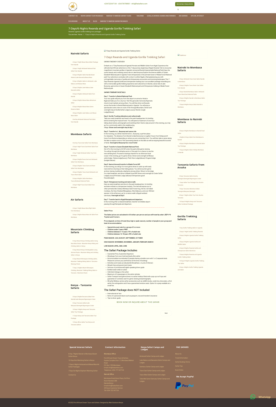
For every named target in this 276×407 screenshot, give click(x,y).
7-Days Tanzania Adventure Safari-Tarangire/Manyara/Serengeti (189, 190)
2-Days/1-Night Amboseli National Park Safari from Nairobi (83, 70)
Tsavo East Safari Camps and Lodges (152, 371)
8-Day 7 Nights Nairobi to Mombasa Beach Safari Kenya (82, 355)
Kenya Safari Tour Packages (92, 16)
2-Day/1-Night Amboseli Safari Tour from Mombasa (83, 154)
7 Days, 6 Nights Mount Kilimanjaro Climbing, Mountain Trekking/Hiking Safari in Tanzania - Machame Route (84, 270)
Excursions (73, 21)
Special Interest (197, 16)
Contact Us (72, 375)
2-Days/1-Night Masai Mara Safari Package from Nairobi (84, 63)
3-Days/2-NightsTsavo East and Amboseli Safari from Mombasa (84, 161)
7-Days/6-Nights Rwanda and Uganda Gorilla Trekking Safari (190, 256)
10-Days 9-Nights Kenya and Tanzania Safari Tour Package (83, 311)
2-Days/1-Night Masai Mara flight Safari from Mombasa (83, 209)
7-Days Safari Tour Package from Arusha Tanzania (190, 184)
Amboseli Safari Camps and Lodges (152, 356)
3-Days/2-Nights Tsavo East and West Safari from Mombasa (83, 167)
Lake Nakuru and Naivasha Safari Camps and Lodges (155, 361)
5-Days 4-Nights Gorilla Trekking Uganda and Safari (190, 268)
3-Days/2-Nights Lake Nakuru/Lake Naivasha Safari (82, 89)
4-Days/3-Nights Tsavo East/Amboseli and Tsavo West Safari (84, 173)
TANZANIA (140, 16)
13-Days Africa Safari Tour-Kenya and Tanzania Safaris (83, 323)
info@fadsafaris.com (139, 4)
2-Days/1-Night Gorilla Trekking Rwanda (191, 231)
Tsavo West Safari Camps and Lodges (152, 375)
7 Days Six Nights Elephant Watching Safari (83, 371)
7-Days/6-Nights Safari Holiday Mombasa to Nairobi (191, 151)
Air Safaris (183, 16)
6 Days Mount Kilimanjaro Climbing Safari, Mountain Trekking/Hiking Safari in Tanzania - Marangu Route (84, 261)
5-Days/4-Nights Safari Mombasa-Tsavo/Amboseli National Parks (82, 180)
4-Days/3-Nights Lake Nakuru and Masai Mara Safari (83, 114)
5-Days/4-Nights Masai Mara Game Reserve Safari (82, 108)
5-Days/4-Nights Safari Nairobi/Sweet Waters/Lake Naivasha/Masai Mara (83, 76)
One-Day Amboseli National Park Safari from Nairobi (83, 121)
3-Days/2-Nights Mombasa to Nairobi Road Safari (191, 132)
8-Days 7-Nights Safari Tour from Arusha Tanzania (190, 196)
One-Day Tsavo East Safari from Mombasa (85, 143)
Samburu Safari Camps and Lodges (152, 367)
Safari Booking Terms (182, 362)
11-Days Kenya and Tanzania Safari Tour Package (83, 317)
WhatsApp (265, 397)
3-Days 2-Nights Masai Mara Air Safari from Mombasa (84, 216)
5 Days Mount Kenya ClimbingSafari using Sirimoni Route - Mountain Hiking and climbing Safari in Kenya (84, 252)
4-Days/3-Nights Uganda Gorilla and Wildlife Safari (189, 243)
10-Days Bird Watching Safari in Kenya (81, 360)
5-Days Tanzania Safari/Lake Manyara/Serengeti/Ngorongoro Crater (82, 304)
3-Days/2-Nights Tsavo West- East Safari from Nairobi (190, 87)
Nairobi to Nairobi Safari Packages (114, 21)
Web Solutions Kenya (116, 402)
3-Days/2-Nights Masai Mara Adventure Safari (83, 102)
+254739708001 (124, 4)
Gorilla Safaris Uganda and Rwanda (161, 16)
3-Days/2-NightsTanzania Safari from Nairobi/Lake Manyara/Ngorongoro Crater (83, 298)
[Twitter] (178, 9)
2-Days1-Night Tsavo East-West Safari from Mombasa (84, 148)
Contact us (73, 16)
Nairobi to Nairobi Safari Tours (118, 16)
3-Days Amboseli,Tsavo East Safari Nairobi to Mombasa (191, 80)
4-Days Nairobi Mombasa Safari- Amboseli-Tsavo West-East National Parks (191, 93)
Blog (95, 21)
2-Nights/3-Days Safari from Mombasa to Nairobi (191, 138)
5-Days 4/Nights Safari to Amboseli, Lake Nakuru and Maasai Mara (84, 82)
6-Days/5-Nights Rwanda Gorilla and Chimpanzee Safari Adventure (189, 249)
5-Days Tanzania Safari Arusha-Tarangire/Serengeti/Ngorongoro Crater (189, 177)
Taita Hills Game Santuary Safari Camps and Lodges (155, 380)
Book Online (179, 370)
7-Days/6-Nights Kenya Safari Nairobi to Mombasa (190, 106)
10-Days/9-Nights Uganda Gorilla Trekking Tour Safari (191, 262)
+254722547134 (110, 4)
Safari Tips (179, 366)
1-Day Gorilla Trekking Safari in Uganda (190, 228)
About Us (86, 21)
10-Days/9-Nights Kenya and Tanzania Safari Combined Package (190, 203)
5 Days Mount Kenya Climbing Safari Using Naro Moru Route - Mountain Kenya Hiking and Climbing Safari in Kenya (84, 243)
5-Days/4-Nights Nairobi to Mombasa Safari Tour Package (191, 99)
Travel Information (181, 358)
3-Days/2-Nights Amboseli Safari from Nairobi (83, 95)
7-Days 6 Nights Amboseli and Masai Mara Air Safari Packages (83, 366)
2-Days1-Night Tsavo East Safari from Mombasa (83, 186)
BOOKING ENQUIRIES (185, 4)
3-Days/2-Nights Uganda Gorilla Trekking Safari (190, 237)
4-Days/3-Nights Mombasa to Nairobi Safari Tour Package (191, 145)
